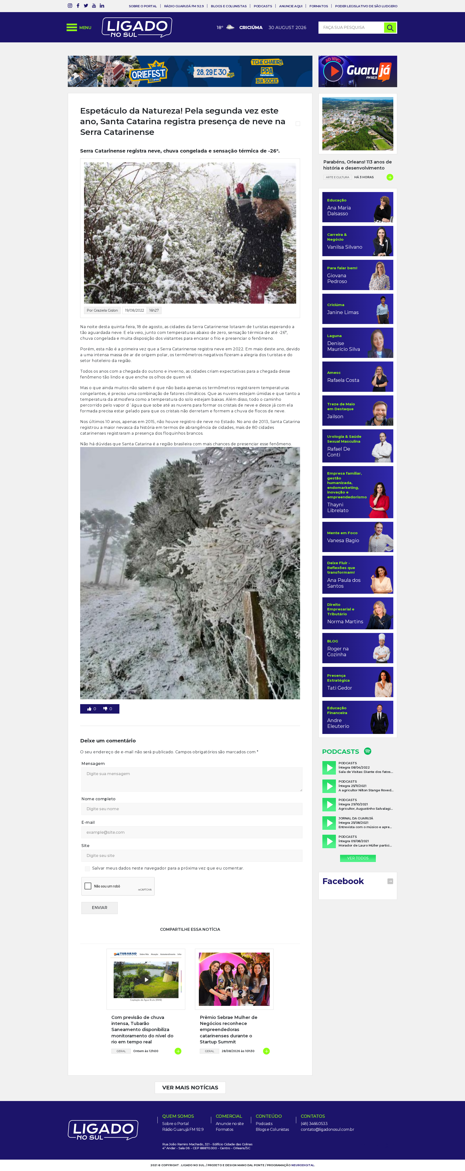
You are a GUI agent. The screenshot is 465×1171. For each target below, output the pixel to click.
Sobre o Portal (143, 6)
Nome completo (98, 799)
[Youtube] (94, 6)
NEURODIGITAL (302, 1165)
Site (85, 845)
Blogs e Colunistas (229, 6)
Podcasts (263, 6)
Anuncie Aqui (290, 6)
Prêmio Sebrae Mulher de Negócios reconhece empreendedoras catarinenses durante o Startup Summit (228, 1030)
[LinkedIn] (102, 6)
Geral (121, 1051)
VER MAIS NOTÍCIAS (190, 1087)
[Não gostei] (105, 709)
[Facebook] (78, 6)
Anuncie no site (230, 1123)
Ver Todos (358, 858)
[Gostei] (89, 709)
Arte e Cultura (337, 177)
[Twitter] (86, 6)
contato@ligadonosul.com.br (327, 1129)
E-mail (88, 822)
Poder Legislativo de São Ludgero (366, 6)
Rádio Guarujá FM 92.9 (184, 6)
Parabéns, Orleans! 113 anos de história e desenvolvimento (357, 165)
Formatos (319, 6)
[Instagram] (70, 6)
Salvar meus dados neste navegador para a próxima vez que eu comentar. (168, 868)
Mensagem (93, 763)
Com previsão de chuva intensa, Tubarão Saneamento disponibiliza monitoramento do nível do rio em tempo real (142, 1030)
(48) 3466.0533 (314, 1123)
